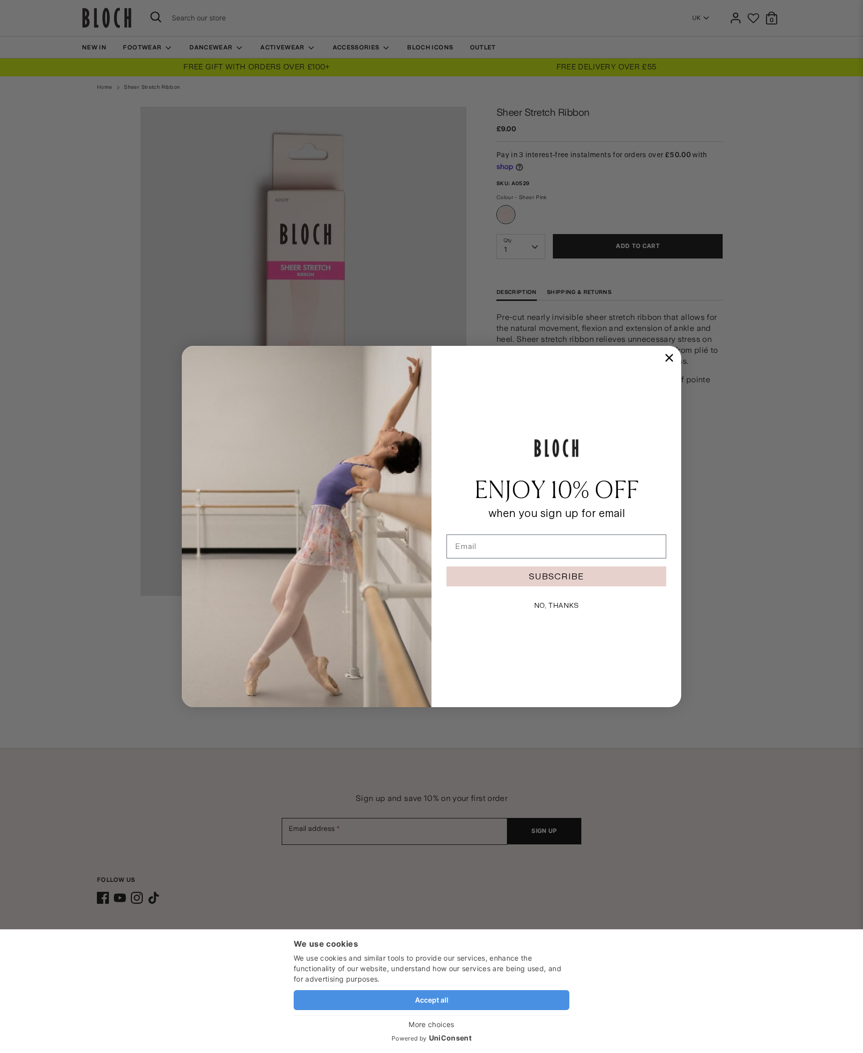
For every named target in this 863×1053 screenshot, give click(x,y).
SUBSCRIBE (556, 576)
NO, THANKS (556, 605)
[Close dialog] (669, 358)
